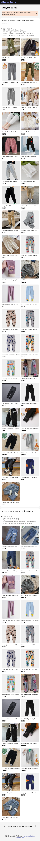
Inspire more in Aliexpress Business (20, 826)
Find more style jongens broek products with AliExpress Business (16, 13)
